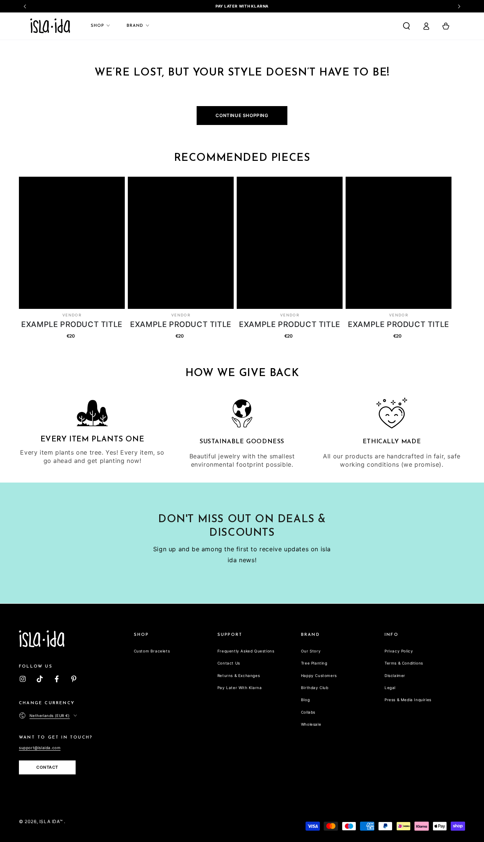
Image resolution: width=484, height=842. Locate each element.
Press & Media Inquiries (408, 699)
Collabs (308, 712)
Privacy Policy (399, 651)
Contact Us (228, 663)
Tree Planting (314, 663)
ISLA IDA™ (51, 821)
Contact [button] (47, 767)
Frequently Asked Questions (246, 651)
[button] (406, 26)
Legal (390, 687)
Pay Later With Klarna (239, 687)
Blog (305, 699)
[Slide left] (25, 6)
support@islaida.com (39, 747)
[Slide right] (458, 6)
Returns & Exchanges (238, 675)
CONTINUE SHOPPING (242, 115)
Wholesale (311, 724)
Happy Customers (319, 675)
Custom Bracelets (152, 651)
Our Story (311, 651)
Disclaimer (395, 675)
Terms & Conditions (404, 663)
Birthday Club (315, 687)
